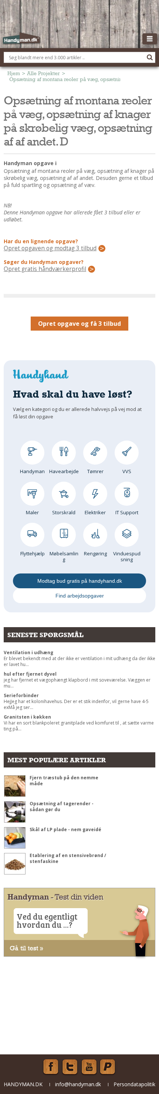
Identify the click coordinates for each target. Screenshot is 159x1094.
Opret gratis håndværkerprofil (45, 269)
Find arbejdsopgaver (79, 596)
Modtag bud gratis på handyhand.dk (79, 581)
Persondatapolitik (134, 1084)
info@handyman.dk (78, 1084)
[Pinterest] (108, 1067)
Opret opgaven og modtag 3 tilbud (50, 248)
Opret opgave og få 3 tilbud (79, 323)
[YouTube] (89, 1067)
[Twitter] (70, 1067)
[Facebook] (51, 1067)
